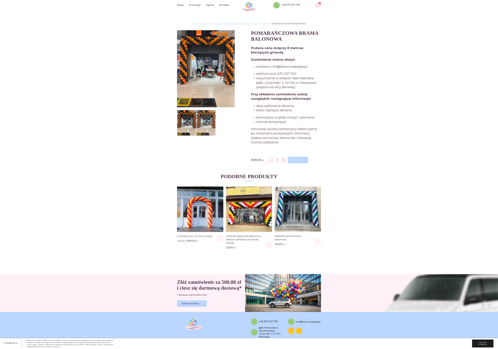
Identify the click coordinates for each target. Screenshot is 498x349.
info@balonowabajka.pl (308, 322)
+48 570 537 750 (290, 5)
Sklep (180, 5)
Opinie (210, 5)
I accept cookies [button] (482, 343)
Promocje (195, 5)
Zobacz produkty (190, 303)
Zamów (296, 160)
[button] (220, 238)
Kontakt (224, 5)
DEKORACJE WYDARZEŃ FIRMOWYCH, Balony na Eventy (239, 23)
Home (196, 23)
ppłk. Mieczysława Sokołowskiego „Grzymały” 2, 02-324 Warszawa (270, 332)
